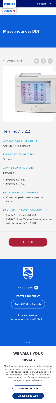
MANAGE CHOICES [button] (28, 388)
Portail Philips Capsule (28, 304)
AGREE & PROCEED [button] (28, 396)
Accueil (28, 342)
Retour (28, 242)
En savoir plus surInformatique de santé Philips (27, 317)
